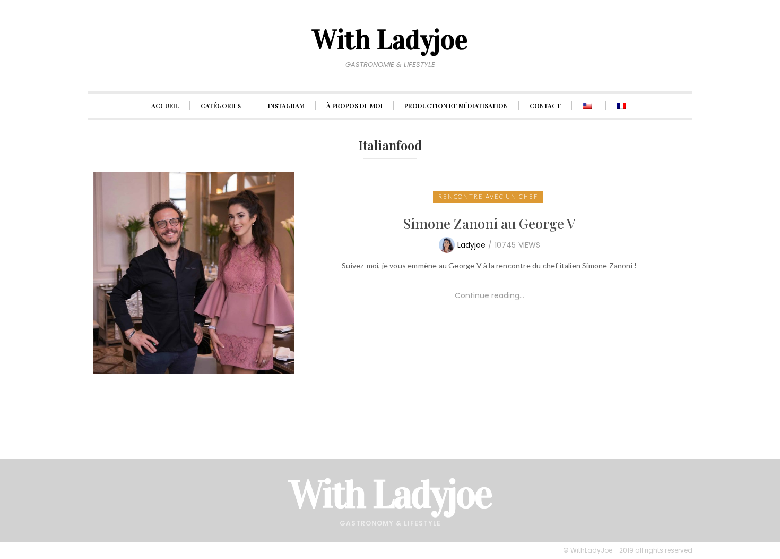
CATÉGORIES (221, 105)
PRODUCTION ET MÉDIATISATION (456, 105)
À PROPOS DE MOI (354, 105)
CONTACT (545, 105)
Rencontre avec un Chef (488, 196)
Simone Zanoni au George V (489, 223)
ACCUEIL (165, 105)
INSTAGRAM (286, 105)
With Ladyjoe (390, 494)
